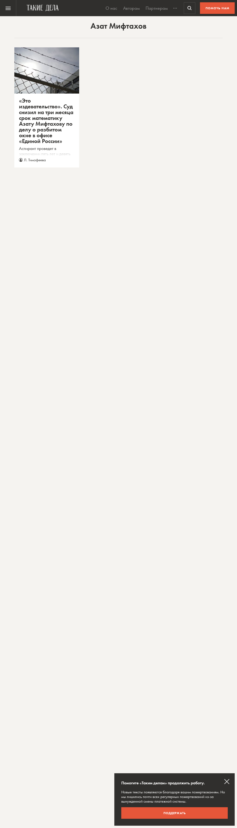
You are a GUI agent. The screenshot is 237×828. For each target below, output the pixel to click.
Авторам (131, 8)
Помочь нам (217, 8)
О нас (111, 8)
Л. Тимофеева (35, 159)
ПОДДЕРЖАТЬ (174, 813)
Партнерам (157, 8)
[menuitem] (8, 8)
